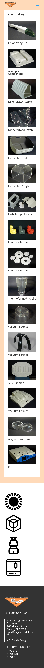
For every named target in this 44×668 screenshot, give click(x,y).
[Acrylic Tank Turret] (22, 436)
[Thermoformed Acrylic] (22, 295)
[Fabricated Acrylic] (22, 183)
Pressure (13, 653)
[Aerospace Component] (22, 68)
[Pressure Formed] (22, 239)
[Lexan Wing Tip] (22, 39)
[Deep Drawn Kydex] (22, 98)
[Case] (22, 464)
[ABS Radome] (22, 379)
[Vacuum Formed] (22, 323)
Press (11, 656)
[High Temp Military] (22, 211)
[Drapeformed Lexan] (22, 126)
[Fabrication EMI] (22, 155)
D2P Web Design (18, 640)
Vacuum (13, 650)
